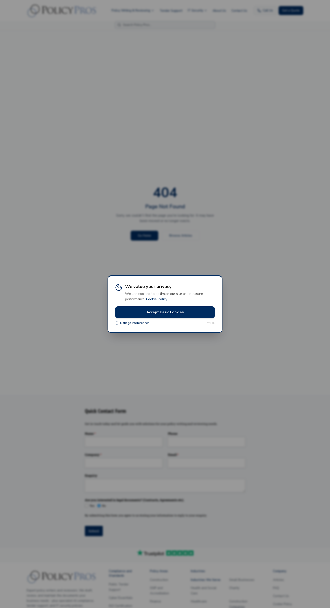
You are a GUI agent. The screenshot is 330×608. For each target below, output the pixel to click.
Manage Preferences (135, 323)
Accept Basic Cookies (165, 312)
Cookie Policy (156, 299)
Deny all (210, 323)
